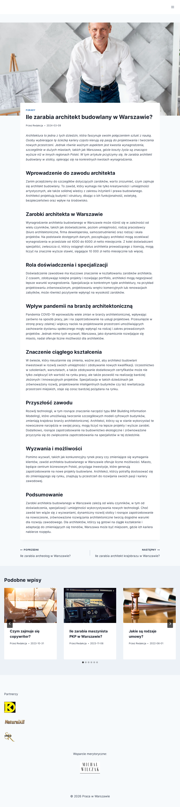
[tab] (83, 662)
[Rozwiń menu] (172, 7)
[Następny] (170, 623)
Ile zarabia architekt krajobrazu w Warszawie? (127, 553)
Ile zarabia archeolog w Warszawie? (45, 553)
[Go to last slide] (10, 623)
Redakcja (38, 125)
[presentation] (30, 605)
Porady (31, 110)
